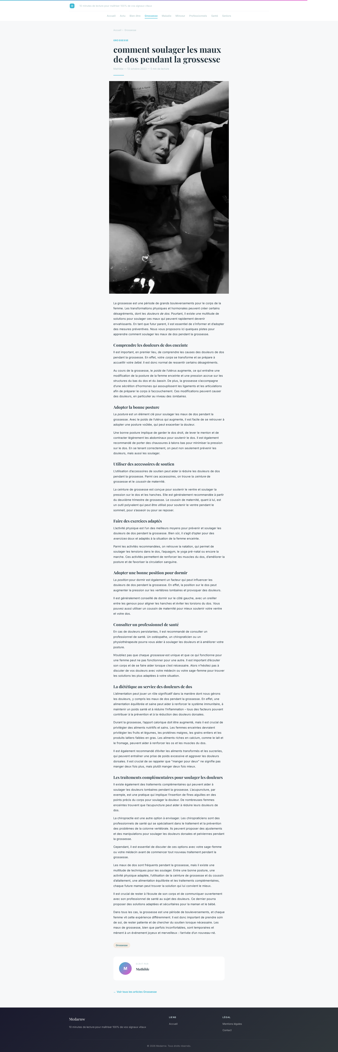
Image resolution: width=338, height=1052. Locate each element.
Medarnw (77, 1018)
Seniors (226, 15)
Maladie (166, 15)
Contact (227, 1030)
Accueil (111, 15)
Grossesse (151, 15)
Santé (214, 15)
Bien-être (135, 15)
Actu (122, 15)
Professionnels (198, 15)
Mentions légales (232, 1023)
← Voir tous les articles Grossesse (135, 991)
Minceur (180, 15)
